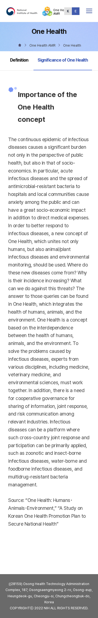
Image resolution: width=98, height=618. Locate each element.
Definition (19, 60)
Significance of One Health (62, 60)
